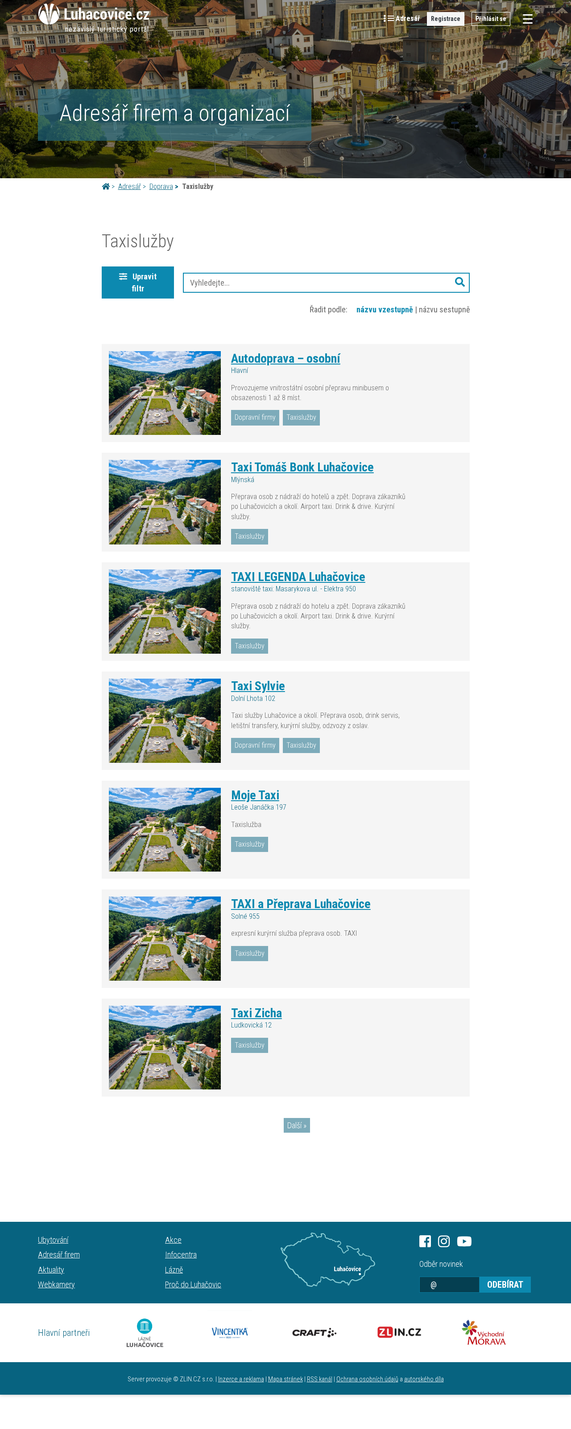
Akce (173, 1240)
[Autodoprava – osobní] (165, 393)
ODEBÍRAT (505, 1284)
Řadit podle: (329, 309)
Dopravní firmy (255, 417)
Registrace (445, 18)
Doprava (161, 186)
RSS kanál (319, 1379)
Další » (296, 1125)
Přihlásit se (491, 18)
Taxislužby (301, 417)
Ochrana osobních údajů (367, 1379)
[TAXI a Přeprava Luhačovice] (165, 938)
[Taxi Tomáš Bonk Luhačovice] (165, 502)
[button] (460, 283)
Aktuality (51, 1269)
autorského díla (424, 1379)
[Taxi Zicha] (165, 1047)
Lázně (174, 1269)
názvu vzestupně (384, 309)
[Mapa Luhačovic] (328, 1259)
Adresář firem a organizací (174, 113)
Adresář (129, 186)
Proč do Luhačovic (193, 1284)
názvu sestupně (444, 309)
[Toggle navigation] (525, 18)
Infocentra (181, 1254)
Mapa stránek (285, 1379)
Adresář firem (59, 1254)
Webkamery (56, 1284)
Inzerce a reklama (241, 1379)
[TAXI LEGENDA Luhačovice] (165, 611)
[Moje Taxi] (165, 830)
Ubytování (53, 1240)
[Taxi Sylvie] (165, 720)
